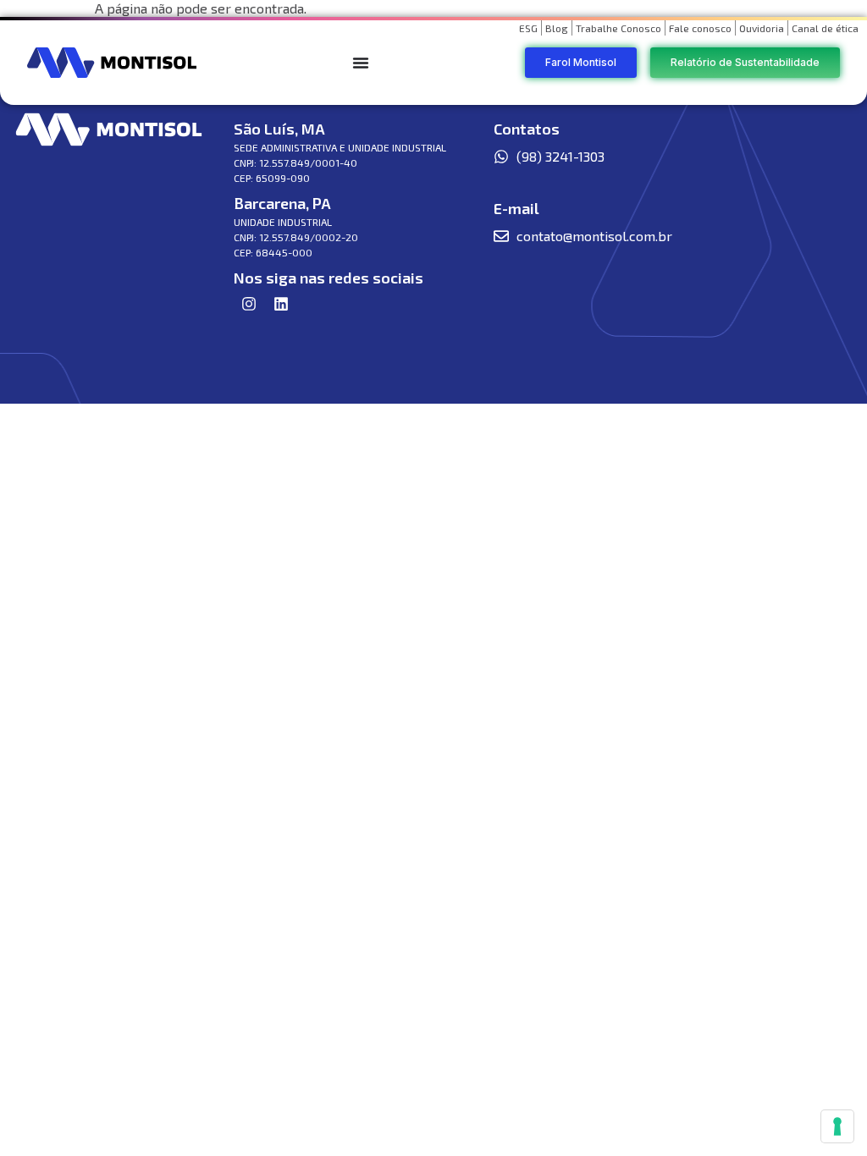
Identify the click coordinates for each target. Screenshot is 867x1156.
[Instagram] (249, 304)
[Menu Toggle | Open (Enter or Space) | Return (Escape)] (360, 62)
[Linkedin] (281, 304)
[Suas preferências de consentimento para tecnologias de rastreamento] (837, 1126)
